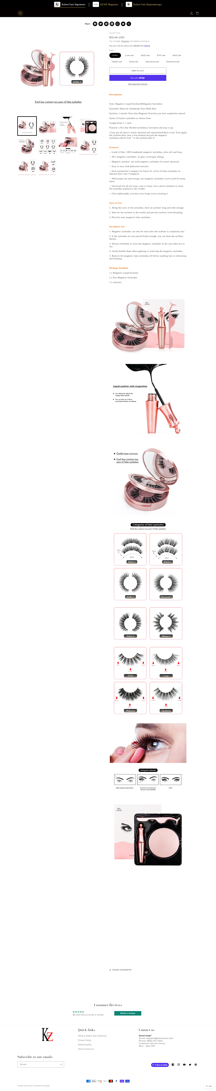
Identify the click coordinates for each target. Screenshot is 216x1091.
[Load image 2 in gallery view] (47, 126)
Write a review (127, 1013)
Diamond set (173, 61)
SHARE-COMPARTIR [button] (121, 970)
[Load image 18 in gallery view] (47, 167)
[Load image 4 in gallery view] (88, 126)
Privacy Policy (84, 1040)
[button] (20, 13)
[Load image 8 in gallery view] (68, 146)
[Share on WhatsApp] (117, 24)
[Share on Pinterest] (106, 24)
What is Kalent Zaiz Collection (92, 1036)
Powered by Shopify (42, 1086)
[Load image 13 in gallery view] (88, 146)
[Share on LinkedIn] (112, 24)
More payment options (137, 84)
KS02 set (145, 55)
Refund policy (85, 1044)
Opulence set (152, 61)
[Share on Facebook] (95, 24)
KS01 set (177, 55)
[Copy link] (129, 24)
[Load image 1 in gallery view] (27, 126)
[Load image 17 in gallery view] (27, 167)
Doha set (133, 61)
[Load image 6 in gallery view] (47, 146)
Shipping (125, 41)
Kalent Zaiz (28, 1086)
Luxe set (129, 55)
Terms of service (86, 1049)
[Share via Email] (123, 24)
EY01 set (161, 55)
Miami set (117, 61)
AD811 (115, 55)
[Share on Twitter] (100, 24)
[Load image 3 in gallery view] (68, 126)
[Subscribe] (61, 1064)
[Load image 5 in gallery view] (27, 146)
